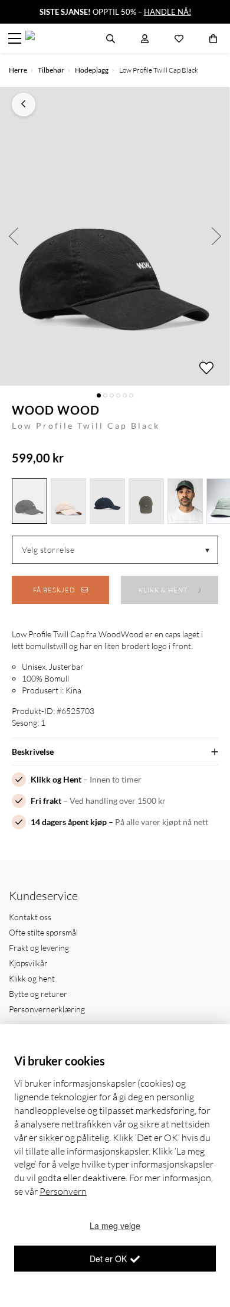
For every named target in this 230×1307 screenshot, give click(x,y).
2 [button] (105, 395)
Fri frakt (46, 801)
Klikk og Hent (56, 779)
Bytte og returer (38, 994)
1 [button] (99, 395)
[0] (213, 38)
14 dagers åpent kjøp (69, 822)
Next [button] (216, 236)
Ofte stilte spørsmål (43, 932)
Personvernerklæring (47, 1009)
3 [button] (112, 395)
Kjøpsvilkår (28, 963)
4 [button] (118, 395)
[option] (115, 236)
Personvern (63, 1191)
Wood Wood (56, 410)
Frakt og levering (39, 948)
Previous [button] (13, 236)
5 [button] (125, 395)
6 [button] (131, 395)
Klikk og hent (32, 978)
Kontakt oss (30, 917)
